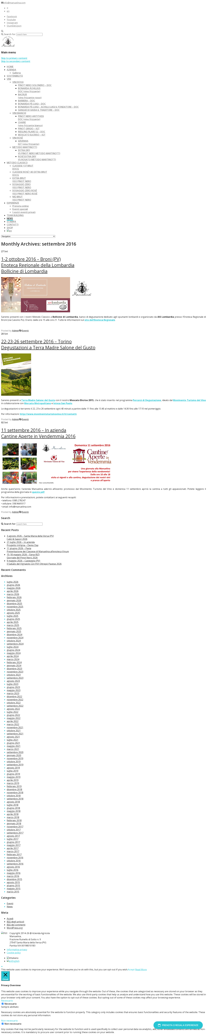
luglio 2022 (12, 712)
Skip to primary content (14, 58)
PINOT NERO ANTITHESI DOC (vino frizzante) (31, 118)
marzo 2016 (13, 876)
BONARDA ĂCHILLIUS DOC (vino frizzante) (29, 90)
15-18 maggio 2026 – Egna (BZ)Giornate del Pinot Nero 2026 (23, 556)
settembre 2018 (15, 798)
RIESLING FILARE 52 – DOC (31, 131)
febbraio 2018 (14, 820)
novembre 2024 (15, 637)
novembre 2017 (15, 826)
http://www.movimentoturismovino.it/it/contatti (48, 414)
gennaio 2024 (14, 665)
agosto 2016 (13, 866)
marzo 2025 (13, 625)
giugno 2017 (13, 842)
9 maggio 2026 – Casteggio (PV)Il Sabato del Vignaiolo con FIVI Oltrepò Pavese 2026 (34, 562)
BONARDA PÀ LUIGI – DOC (32, 103)
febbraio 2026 (14, 597)
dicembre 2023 (14, 668)
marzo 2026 (13, 594)
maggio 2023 (13, 690)
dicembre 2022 (14, 696)
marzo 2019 (13, 783)
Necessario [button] (7, 1000)
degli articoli (15, 921)
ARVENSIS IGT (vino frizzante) (28, 142)
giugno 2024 (13, 650)
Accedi (10, 918)
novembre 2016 (15, 857)
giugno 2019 (13, 773)
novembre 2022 (15, 699)
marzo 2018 (13, 817)
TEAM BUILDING (15, 215)
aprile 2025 (12, 622)
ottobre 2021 (14, 730)
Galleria (16, 72)
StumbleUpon (14, 25)
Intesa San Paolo (62, 403)
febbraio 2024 (14, 662)
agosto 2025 (13, 612)
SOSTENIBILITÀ (15, 75)
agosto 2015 (13, 882)
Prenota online (20, 206)
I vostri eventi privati (23, 212)
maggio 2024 (13, 653)
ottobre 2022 (14, 702)
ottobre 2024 (14, 640)
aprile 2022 (12, 721)
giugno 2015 (13, 885)
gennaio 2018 (14, 823)
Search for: (10, 34)
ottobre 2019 (14, 761)
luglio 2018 (12, 804)
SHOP (10, 227)
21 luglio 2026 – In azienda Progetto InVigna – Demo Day (22, 544)
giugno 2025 (13, 619)
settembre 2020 (15, 752)
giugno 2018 (13, 808)
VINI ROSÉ (17, 137)
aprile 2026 (12, 591)
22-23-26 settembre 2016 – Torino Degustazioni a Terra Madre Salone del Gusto (48, 344)
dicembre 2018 (14, 789)
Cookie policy (14, 952)
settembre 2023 (15, 677)
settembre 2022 (15, 705)
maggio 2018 (13, 811)
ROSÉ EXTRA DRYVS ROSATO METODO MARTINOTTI (37, 158)
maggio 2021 (13, 746)
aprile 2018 (12, 814)
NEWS (10, 218)
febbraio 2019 (14, 786)
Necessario (11, 1003)
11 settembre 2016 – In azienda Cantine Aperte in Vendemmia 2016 (38, 433)
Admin (15, 330)
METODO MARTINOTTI (24, 147)
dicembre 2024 (14, 634)
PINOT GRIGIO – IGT (29, 128)
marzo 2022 (13, 724)
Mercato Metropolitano (37, 403)
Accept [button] (131, 969)
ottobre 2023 (14, 674)
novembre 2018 (15, 792)
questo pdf (38, 492)
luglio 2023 (12, 684)
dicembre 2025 (14, 603)
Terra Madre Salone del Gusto (38, 400)
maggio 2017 (13, 845)
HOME (10, 66)
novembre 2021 (15, 727)
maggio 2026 (13, 588)
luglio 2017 (12, 839)
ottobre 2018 (14, 795)
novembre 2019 (15, 758)
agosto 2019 (13, 767)
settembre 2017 (15, 832)
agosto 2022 (13, 708)
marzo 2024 (13, 659)
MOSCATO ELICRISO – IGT (31, 134)
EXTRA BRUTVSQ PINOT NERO (21, 180)
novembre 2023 (15, 671)
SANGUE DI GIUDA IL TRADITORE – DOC (39, 110)
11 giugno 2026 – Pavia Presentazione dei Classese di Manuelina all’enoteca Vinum (38, 550)
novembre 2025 (15, 606)
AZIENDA (11, 69)
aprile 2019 (12, 780)
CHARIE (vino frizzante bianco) (30, 124)
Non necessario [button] (9, 1020)
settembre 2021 (15, 733)
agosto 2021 (13, 736)
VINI (9, 79)
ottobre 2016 (14, 860)
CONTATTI (12, 224)
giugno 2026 (13, 585)
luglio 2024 (12, 646)
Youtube (11, 19)
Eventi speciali (20, 209)
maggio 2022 (13, 718)
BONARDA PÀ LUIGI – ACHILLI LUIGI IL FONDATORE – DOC (48, 106)
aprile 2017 (12, 848)
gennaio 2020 (14, 755)
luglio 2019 (12, 770)
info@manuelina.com (14, 2)
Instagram (12, 22)
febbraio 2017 (14, 854)
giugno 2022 (13, 715)
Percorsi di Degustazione (147, 400)
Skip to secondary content (15, 61)
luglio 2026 (12, 581)
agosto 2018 (13, 801)
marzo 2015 (13, 891)
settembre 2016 (15, 863)
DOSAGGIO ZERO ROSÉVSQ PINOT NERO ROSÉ (24, 192)
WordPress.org (15, 927)
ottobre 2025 (14, 609)
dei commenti (16, 924)
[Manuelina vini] (8, 46)
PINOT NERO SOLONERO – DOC (35, 85)
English (15, 961)
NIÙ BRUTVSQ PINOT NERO (21, 198)
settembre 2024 (15, 643)
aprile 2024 (12, 656)
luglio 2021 (12, 739)
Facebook (12, 16)
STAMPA (11, 221)
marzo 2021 (13, 749)
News (10, 906)
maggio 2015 (13, 888)
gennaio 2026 (14, 600)
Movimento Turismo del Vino (189, 400)
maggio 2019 (13, 777)
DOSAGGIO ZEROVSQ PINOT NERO (21, 186)
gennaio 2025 (14, 631)
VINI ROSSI (18, 82)
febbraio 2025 (14, 628)
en (8, 11)
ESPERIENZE (13, 202)
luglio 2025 (12, 615)
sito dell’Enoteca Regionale (99, 319)
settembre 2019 (15, 764)
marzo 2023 (13, 693)
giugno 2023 (13, 687)
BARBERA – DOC (26, 100)
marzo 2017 (13, 851)
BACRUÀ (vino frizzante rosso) (30, 96)
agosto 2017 (13, 835)
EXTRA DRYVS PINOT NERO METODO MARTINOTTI (39, 152)
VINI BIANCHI (19, 113)
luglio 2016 (12, 870)
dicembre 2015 (14, 879)
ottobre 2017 (14, 829)
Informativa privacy (17, 949)
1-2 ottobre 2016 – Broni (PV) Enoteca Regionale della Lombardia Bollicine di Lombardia (37, 265)
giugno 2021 (13, 743)
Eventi (25, 330)
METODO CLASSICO (17, 162)
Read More (141, 969)
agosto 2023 (13, 681)
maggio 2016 (13, 873)
